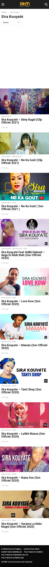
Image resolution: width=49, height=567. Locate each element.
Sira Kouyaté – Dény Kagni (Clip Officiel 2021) (21, 121)
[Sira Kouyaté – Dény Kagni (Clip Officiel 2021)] (24, 101)
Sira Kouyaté (6, 116)
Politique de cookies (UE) (12, 558)
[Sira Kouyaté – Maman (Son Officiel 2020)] (24, 327)
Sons (14, 203)
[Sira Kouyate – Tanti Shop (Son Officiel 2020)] (24, 371)
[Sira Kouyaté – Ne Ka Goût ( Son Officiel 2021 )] (24, 186)
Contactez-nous (31, 549)
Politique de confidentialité (14, 555)
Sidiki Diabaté (6, 249)
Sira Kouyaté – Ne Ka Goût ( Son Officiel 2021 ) (22, 208)
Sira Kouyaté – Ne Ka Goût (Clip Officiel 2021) (21, 161)
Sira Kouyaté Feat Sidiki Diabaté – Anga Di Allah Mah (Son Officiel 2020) (23, 255)
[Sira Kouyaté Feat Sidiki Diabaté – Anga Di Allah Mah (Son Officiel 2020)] (24, 233)
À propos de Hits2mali (11, 549)
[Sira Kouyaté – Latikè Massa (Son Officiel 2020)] (24, 415)
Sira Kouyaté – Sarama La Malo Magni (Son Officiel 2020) (21, 525)
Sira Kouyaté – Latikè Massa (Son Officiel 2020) (23, 435)
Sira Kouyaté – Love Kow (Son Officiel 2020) (20, 303)
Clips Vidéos (6, 156)
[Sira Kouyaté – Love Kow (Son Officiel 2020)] (24, 282)
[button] (2, 4)
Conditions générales (11, 552)
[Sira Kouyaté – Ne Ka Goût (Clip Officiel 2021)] (24, 143)
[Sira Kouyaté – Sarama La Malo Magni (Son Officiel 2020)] (24, 504)
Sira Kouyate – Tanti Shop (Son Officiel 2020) (21, 391)
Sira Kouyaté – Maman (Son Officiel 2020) (24, 347)
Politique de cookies (33, 552)
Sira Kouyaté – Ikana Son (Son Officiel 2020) (20, 479)
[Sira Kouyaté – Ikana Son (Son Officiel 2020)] (24, 459)
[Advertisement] (24, 57)
